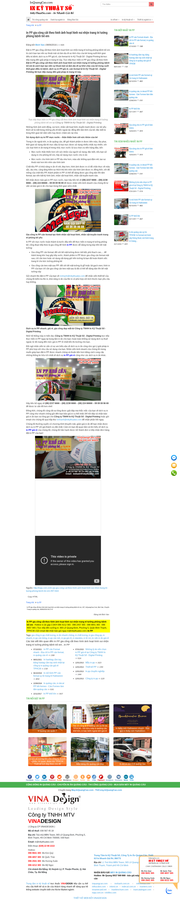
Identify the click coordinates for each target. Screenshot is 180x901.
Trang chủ (30, 25)
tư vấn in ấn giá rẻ (100, 638)
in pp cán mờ (54, 638)
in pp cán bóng (40, 638)
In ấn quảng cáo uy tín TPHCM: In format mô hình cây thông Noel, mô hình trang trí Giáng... (141, 236)
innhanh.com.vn (122, 883)
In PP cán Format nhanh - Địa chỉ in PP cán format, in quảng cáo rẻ (48, 652)
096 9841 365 (34, 853)
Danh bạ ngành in (58, 19)
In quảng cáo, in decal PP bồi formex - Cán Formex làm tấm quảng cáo (48, 686)
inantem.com (146, 886)
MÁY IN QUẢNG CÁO (120, 872)
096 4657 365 (35, 857)
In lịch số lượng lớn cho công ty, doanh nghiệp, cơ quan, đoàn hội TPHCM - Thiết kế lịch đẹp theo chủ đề (47, 761)
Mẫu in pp (90, 662)
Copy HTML (33, 597)
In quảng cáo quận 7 (47, 731)
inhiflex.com (110, 893)
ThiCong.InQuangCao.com (108, 790)
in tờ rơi (87, 638)
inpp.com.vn (97, 893)
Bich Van (40, 45)
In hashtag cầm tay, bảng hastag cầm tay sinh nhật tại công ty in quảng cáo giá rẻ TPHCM (140, 59)
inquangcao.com (100, 883)
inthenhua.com (143, 883)
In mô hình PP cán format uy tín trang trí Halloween (140, 76)
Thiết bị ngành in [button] (144, 19)
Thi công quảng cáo (40, 19)
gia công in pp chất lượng (44, 635)
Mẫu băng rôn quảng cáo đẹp (90, 764)
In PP (39, 25)
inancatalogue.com (142, 889)
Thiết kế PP (91, 667)
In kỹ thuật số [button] (127, 19)
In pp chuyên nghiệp (95, 671)
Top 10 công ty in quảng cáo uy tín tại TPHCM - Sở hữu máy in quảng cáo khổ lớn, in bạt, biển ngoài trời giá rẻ (90, 728)
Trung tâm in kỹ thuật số (38, 883)
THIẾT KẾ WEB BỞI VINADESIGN (90, 898)
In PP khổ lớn (50, 694)
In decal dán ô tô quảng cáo (132, 764)
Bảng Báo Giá (72, 19)
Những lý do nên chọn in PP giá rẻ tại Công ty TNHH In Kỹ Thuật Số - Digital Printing (90, 652)
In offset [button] (114, 19)
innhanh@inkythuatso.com (72, 276)
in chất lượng (81, 635)
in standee (77, 638)
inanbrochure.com (119, 889)
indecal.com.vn (129, 886)
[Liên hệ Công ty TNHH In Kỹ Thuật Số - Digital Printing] (68, 457)
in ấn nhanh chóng (65, 635)
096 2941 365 (34, 861)
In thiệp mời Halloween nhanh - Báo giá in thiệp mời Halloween (132, 729)
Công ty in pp (92, 678)
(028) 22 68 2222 (47, 846)
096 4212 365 (34, 865)
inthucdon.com (99, 886)
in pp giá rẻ (66, 638)
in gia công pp (95, 635)
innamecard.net (99, 889)
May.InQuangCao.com (82, 790)
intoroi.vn (114, 886)
